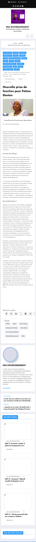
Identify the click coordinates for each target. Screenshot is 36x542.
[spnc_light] (32, 36)
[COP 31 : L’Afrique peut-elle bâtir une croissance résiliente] (18, 502)
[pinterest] (26, 314)
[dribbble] (18, 6)
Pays (15, 66)
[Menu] (3, 36)
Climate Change (15, 72)
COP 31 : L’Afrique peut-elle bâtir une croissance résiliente (16, 515)
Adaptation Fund (7, 55)
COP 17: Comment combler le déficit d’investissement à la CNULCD (15, 445)
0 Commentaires (7, 82)
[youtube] (22, 6)
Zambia (16, 69)
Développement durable (24, 72)
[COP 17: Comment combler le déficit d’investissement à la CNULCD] (18, 431)
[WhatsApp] (30, 314)
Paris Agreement (7, 66)
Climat (5, 58)
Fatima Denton (6, 74)
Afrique (15, 55)
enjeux (11, 61)
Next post (6, 404)
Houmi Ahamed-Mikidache (9, 63)
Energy (5, 61)
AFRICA (5, 72)
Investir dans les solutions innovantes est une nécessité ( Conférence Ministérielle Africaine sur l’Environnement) (17, 400)
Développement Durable (15, 58)
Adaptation (22, 52)
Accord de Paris (7, 52)
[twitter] (11, 314)
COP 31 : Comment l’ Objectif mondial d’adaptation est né (15, 480)
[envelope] (21, 314)
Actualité (15, 52)
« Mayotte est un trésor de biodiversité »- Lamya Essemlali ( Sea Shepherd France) (17, 408)
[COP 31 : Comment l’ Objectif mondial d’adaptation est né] (18, 466)
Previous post (7, 396)
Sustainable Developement (12, 336)
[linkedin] (16, 314)
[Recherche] (27, 36)
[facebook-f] (13, 6)
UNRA (10, 76)
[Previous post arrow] (31, 398)
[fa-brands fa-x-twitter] (16, 6)
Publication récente (8, 69)
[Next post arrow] (31, 408)
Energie (24, 58)
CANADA (22, 55)
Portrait (20, 66)
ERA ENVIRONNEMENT (17, 26)
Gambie (17, 61)
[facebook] (6, 314)
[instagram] (20, 6)
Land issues (20, 63)
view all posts (6, 388)
